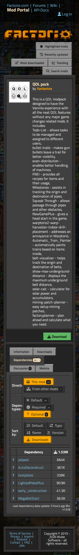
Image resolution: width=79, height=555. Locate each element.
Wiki (53, 6)
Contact (15, 542)
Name (36, 432)
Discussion (22, 368)
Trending (62, 62)
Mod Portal (18, 10)
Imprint (29, 536)
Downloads (44, 351)
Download (59, 336)
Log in (67, 14)
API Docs (41, 10)
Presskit (22, 539)
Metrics (44, 368)
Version (57, 432)
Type (58, 425)
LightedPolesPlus (31, 482)
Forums (39, 6)
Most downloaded (32, 62)
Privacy (15, 536)
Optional (38, 414)
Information (21, 351)
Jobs (22, 545)
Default (38, 400)
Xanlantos (44, 88)
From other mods (46, 388)
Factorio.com (18, 6)
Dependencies (27, 359)
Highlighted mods (56, 46)
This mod (40, 381)
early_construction (32, 490)
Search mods (59, 71)
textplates (25, 475)
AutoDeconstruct (31, 467)
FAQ (27, 542)
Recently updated (56, 54)
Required (40, 407)
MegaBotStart (28, 498)
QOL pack (40, 84)
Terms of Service (20, 533)
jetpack (23, 459)
